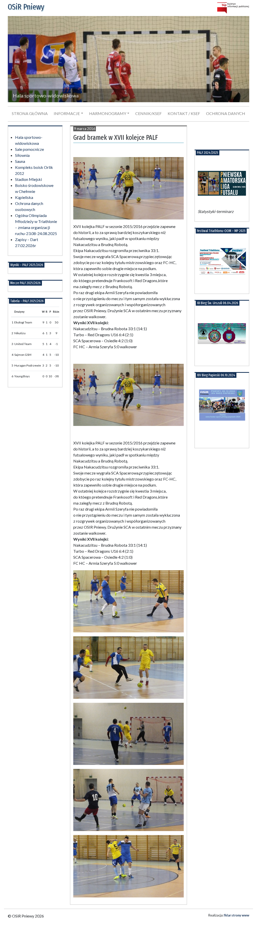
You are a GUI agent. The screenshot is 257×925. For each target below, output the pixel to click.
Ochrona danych (225, 113)
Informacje (67, 113)
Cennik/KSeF (148, 113)
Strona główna (30, 113)
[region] (128, 59)
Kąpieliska (24, 197)
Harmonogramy (107, 113)
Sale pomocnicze (29, 149)
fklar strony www (236, 915)
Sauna (20, 161)
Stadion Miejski (28, 179)
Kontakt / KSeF (184, 113)
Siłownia (22, 155)
